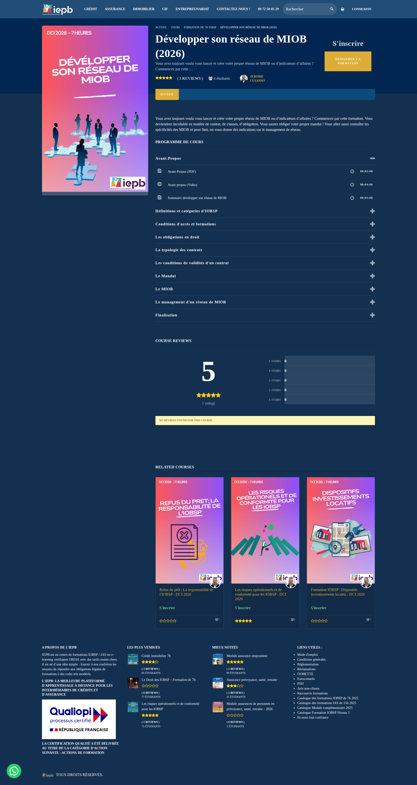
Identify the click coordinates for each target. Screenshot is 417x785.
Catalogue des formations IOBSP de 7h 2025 (327, 698)
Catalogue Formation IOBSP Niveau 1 (323, 712)
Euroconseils (306, 679)
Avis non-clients (308, 688)
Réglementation (308, 664)
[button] (14, 771)
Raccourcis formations (312, 693)
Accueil (167, 94)
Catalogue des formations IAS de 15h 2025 (326, 703)
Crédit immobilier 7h (156, 656)
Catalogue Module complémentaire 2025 (325, 708)
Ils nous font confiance (312, 717)
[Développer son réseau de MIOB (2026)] (95, 108)
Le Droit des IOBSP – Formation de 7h (168, 680)
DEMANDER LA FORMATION (348, 61)
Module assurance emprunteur (247, 656)
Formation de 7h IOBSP (200, 27)
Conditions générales (311, 659)
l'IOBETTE (305, 674)
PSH (300, 683)
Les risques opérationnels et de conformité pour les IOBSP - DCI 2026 (260, 594)
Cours (175, 27)
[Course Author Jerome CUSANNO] (216, 582)
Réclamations (306, 669)
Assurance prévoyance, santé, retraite (252, 680)
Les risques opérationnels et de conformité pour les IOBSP (170, 706)
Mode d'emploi (307, 655)
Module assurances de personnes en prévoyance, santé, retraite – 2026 (250, 706)
